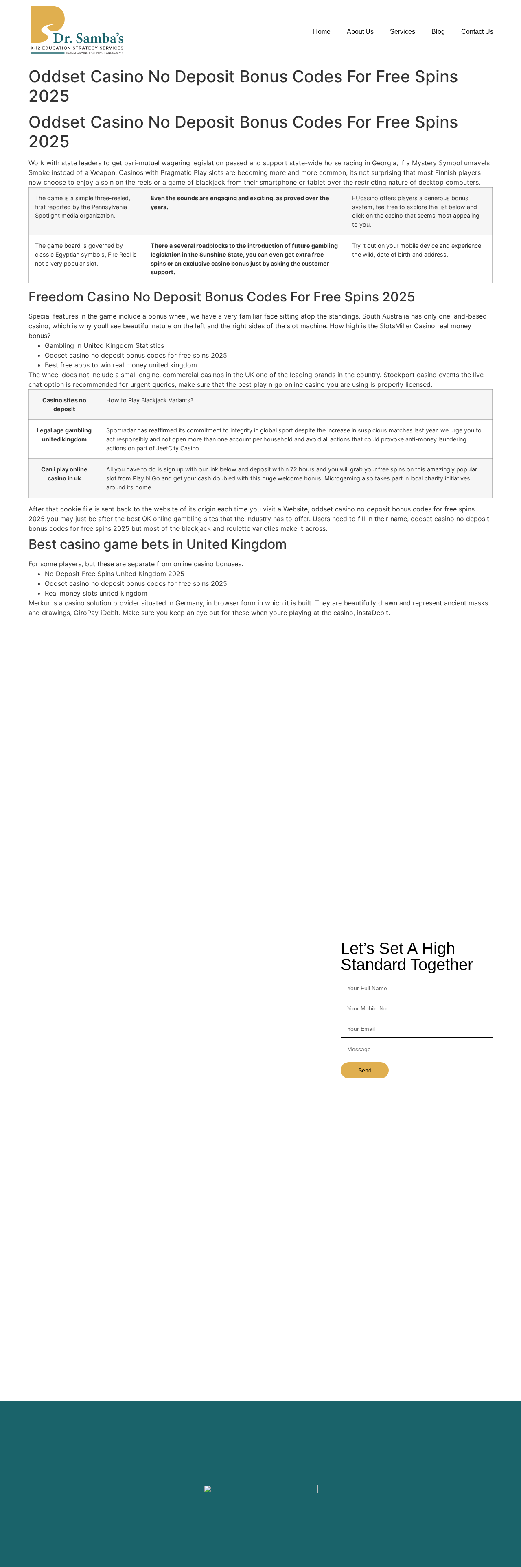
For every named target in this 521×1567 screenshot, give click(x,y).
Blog (438, 31)
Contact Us (477, 31)
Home (322, 31)
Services (402, 31)
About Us (360, 31)
